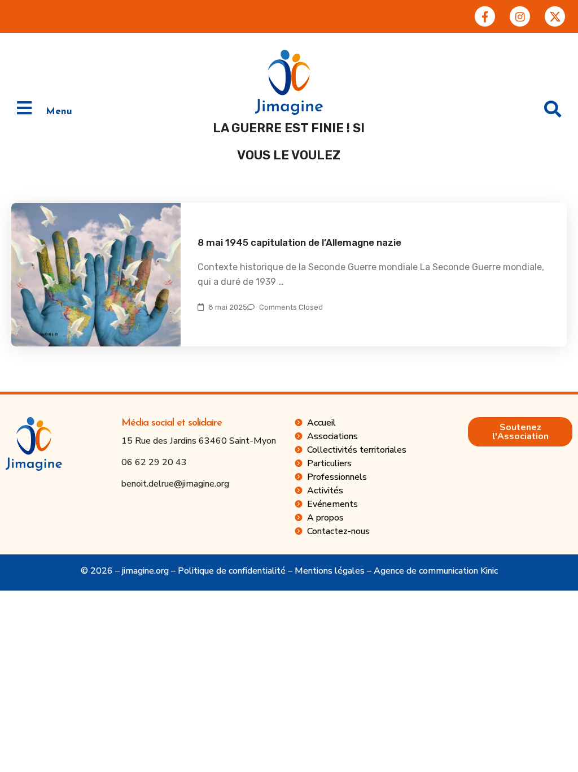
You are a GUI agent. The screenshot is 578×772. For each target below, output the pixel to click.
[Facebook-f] (485, 16)
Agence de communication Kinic (436, 571)
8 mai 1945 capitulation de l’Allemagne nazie (299, 242)
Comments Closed (291, 307)
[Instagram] (520, 16)
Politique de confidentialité (232, 571)
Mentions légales (330, 571)
